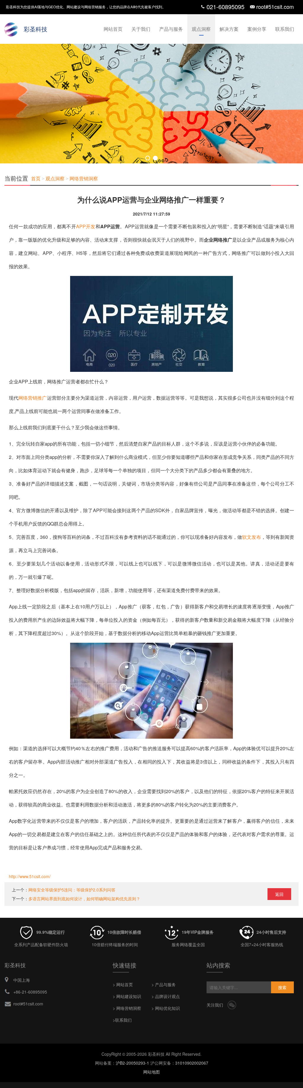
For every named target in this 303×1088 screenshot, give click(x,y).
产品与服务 (171, 28)
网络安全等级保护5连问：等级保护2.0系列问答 (71, 890)
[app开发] (151, 282)
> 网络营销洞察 (127, 1008)
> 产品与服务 (164, 984)
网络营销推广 (32, 397)
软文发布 (251, 536)
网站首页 (113, 28)
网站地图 (151, 1072)
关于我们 (140, 28)
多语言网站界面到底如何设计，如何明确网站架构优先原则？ (84, 898)
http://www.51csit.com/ (30, 876)
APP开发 (86, 226)
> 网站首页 (123, 984)
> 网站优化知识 (166, 1008)
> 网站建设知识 (127, 996)
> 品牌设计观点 (166, 996)
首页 (36, 178)
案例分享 (256, 28)
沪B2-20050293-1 (132, 1063)
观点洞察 (201, 28)
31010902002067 (191, 1063)
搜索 (282, 987)
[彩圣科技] (12, 28)
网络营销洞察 (84, 178)
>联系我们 (122, 1020)
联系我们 (284, 28)
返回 (279, 894)
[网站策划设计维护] (151, 103)
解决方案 (229, 28)
